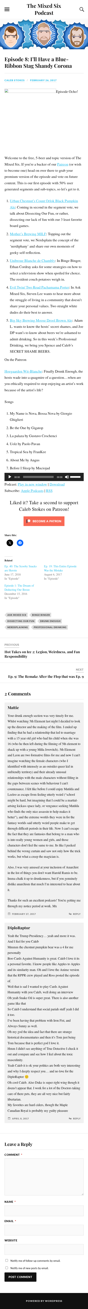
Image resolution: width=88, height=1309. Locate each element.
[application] (44, 477)
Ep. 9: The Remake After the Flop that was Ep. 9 (46, 676)
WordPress (53, 1300)
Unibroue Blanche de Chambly (32, 260)
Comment (13, 1154)
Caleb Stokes (15, 80)
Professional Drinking (50, 627)
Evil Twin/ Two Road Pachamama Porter (39, 287)
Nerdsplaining (17, 627)
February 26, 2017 (43, 80)
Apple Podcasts (32, 490)
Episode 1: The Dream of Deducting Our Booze (19, 588)
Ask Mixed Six (16, 615)
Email (10, 1221)
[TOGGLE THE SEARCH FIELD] (81, 9)
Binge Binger (41, 615)
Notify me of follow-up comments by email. (35, 1260)
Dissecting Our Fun (20, 621)
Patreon (62, 164)
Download (57, 484)
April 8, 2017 (20, 1118)
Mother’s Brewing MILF (28, 233)
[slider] (76, 476)
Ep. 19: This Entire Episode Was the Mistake (60, 568)
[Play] (10, 477)
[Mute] (67, 477)
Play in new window (32, 484)
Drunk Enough (50, 621)
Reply (77, 914)
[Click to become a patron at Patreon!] (44, 526)
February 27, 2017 (24, 914)
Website (11, 1240)
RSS (49, 490)
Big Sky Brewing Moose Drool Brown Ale (41, 320)
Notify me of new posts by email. (29, 1268)
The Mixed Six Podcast (44, 9)
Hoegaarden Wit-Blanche (23, 371)
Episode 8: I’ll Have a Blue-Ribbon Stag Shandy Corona (38, 62)
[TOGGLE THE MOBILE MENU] (7, 9)
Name (10, 1201)
